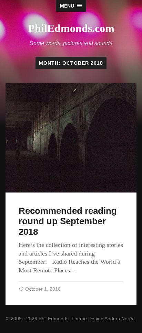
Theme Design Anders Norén (103, 318)
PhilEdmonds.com (71, 28)
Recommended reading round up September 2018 (68, 221)
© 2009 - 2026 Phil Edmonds (37, 318)
